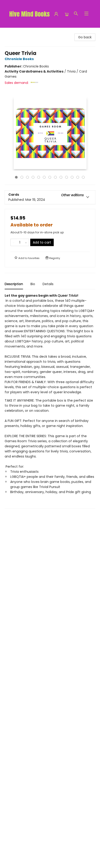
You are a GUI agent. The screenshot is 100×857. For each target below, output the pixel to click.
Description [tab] (14, 284)
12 (77, 177)
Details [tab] (48, 284)
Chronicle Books (19, 59)
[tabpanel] (50, 401)
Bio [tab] (32, 284)
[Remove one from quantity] (14, 242)
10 (66, 177)
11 (72, 177)
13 (83, 177)
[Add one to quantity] (26, 242)
